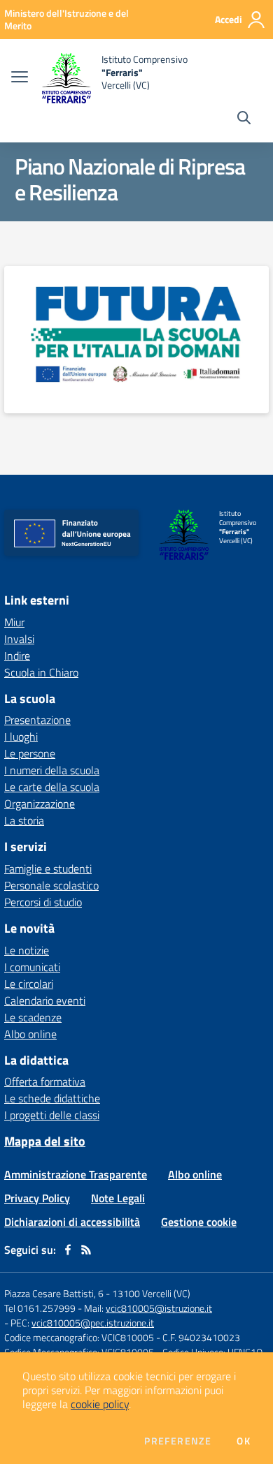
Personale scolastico (51, 885)
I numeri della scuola (51, 770)
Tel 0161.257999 (40, 1308)
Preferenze (177, 1441)
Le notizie (26, 950)
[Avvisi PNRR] (136, 333)
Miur (14, 622)
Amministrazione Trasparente (75, 1174)
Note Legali (118, 1198)
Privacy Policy (37, 1198)
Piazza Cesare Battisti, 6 (54, 1293)
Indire (17, 655)
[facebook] (68, 1249)
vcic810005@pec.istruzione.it (92, 1322)
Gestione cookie (199, 1221)
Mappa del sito (44, 1141)
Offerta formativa (44, 1081)
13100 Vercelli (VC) (151, 1293)
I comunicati (32, 967)
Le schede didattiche (52, 1098)
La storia (24, 820)
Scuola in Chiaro (41, 672)
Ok (244, 1441)
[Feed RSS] (86, 1249)
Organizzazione (39, 803)
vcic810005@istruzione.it (159, 1308)
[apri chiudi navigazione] (19, 78)
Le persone (29, 753)
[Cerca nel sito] (244, 119)
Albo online (30, 1034)
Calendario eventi (44, 1000)
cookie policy (100, 1404)
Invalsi (19, 638)
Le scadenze (33, 1017)
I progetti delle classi (51, 1115)
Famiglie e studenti (48, 868)
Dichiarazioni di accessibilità (72, 1221)
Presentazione (37, 719)
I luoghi (21, 736)
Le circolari (28, 983)
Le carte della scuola (51, 786)
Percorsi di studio (43, 902)
